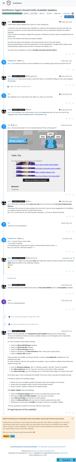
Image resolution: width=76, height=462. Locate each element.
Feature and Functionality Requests (13, 13)
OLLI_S (10, 22)
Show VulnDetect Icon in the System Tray (32, 114)
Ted (9, 94)
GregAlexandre (12, 60)
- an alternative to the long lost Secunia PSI (38, 447)
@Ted (29, 109)
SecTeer (29, 453)
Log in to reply (69, 16)
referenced (18, 316)
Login (12, 436)
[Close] (72, 418)
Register (6, 436)
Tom (11, 324)
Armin (9, 300)
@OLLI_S (21, 60)
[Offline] (4, 23)
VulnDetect (17, 3)
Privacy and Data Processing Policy (42, 451)
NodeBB (44, 455)
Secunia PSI (63, 453)
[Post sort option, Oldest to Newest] (61, 16)
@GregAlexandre (32, 76)
